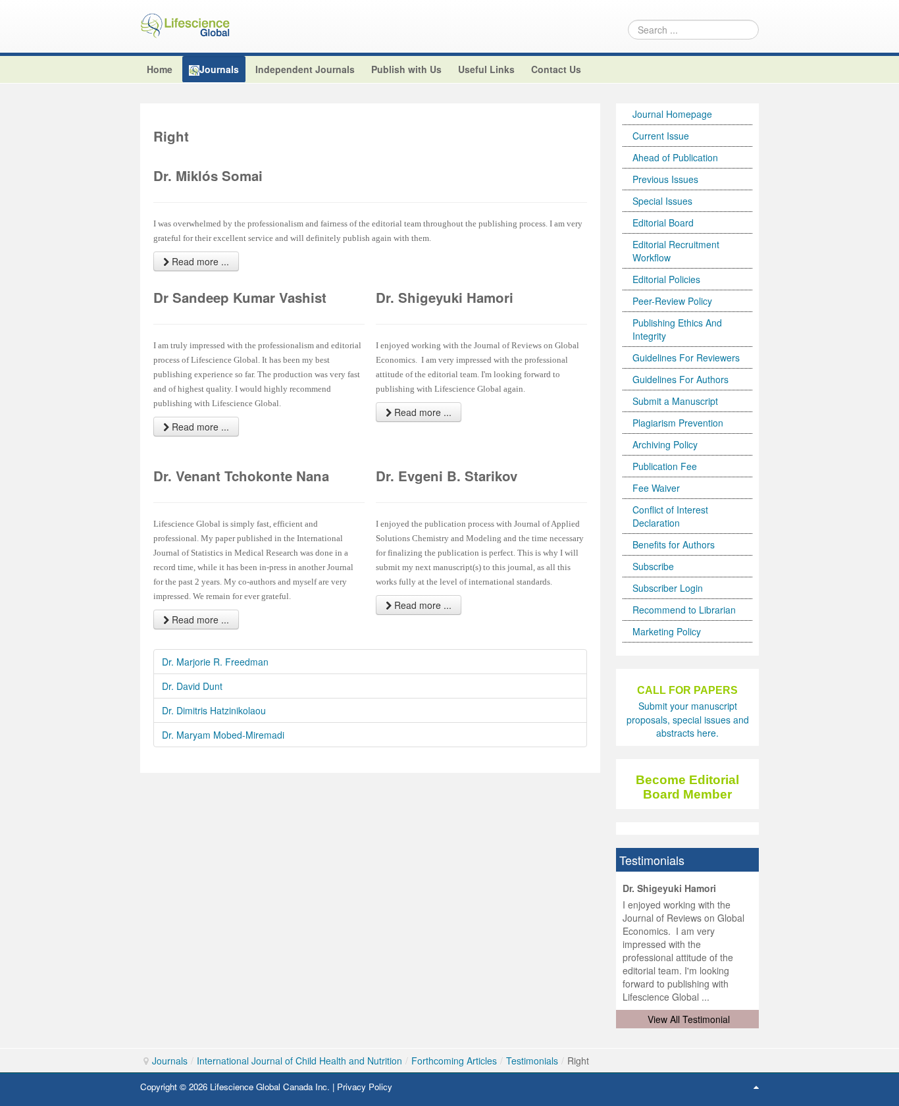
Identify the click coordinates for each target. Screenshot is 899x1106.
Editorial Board (663, 222)
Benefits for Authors (673, 544)
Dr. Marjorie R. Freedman (215, 661)
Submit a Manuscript (675, 401)
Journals (170, 1060)
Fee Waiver (656, 487)
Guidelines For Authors (680, 379)
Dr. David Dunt (192, 686)
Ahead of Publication (675, 157)
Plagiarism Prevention (677, 422)
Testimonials (532, 1060)
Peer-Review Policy (672, 300)
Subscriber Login (667, 587)
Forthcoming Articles (454, 1060)
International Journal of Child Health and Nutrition (299, 1060)
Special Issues (662, 200)
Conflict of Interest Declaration (670, 516)
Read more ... (199, 261)
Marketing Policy (666, 631)
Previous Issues (665, 179)
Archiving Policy (665, 444)
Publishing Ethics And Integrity (677, 329)
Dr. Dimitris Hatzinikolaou (214, 710)
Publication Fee (664, 466)
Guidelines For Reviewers (686, 357)
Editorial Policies (666, 279)
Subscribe (653, 566)
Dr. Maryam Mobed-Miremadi (223, 734)
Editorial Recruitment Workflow (675, 251)
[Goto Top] (756, 1086)
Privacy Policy (364, 1086)
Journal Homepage (672, 113)
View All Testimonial (689, 1019)
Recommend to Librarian (684, 609)
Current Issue (660, 135)
